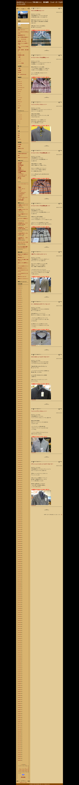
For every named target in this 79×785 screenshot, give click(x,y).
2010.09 (19, 656)
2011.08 (19, 634)
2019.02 (19, 452)
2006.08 (19, 756)
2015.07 (19, 539)
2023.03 (19, 352)
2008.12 (19, 699)
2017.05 (19, 494)
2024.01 (19, 332)
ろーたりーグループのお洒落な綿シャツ (40, 152)
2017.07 (19, 490)
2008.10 (19, 703)
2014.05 (19, 567)
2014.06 (19, 565)
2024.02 (19, 330)
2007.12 (19, 723)
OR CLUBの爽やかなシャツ (37, 10)
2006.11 (19, 750)
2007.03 (19, 742)
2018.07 (19, 466)
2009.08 (19, 683)
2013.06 (19, 590)
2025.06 (19, 298)
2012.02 (19, 622)
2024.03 (19, 328)
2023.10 (19, 338)
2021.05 (19, 397)
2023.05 (19, 348)
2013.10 (19, 581)
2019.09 (19, 438)
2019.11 (19, 433)
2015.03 (19, 547)
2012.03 (19, 620)
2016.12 (19, 504)
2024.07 (19, 320)
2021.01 (19, 405)
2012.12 (19, 602)
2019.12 (19, 431)
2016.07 (19, 515)
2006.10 (19, 752)
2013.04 (19, 594)
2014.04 (19, 569)
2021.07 (19, 393)
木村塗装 (19, 168)
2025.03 (19, 304)
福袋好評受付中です (21, 35)
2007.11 (19, 725)
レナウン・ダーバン (21, 188)
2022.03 (19, 377)
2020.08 (19, 415)
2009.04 (19, 691)
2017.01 (19, 502)
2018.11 (19, 458)
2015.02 (19, 549)
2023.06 (19, 346)
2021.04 (19, 399)
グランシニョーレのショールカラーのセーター (42, 464)
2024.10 (19, 314)
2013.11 (19, 579)
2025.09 (19, 292)
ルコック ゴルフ (21, 198)
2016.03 (19, 523)
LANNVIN (20, 196)
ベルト (19, 103)
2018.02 (19, 476)
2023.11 (19, 336)
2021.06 (19, 395)
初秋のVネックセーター (22, 276)
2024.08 (19, 318)
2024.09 (19, 316)
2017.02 (19, 500)
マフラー (19, 139)
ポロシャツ (20, 101)
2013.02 (19, 598)
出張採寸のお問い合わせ (22, 153)
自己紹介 (19, 72)
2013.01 (19, 600)
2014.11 (19, 555)
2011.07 (19, 636)
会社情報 (19, 70)
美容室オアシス (21, 170)
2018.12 (19, 456)
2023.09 (19, 340)
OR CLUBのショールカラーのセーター (40, 356)
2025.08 (19, 294)
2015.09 (19, 535)
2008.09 (19, 705)
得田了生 (19, 177)
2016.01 (19, 527)
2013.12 (19, 577)
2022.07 (19, 369)
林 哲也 (19, 178)
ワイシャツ (20, 97)
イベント (19, 53)
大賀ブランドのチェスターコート (39, 254)
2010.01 (19, 673)
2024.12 (19, 310)
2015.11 (19, 531)
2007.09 (19, 729)
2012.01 (19, 624)
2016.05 (19, 519)
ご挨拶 (19, 57)
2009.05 (19, 689)
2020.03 (19, 425)
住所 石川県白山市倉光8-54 (23, 37)
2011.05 (19, 640)
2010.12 (19, 650)
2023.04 (19, 350)
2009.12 (19, 675)
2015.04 (19, 545)
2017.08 (19, 488)
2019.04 (19, 448)
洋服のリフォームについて (23, 157)
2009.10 (19, 679)
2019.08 (19, 440)
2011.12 (19, 626)
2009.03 (19, 693)
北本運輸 (19, 172)
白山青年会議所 (21, 199)
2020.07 (19, 417)
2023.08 (19, 342)
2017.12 (19, 480)
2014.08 (19, 561)
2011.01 (19, 648)
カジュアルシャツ (21, 87)
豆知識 (19, 146)
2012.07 (19, 612)
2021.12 (19, 383)
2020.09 (19, 413)
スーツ (19, 79)
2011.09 (19, 632)
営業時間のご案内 (21, 55)
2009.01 (19, 697)
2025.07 (19, 296)
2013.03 (19, 596)
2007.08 (19, 731)
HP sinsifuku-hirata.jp (22, 74)
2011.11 (19, 628)
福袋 (19, 135)
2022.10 (19, 363)
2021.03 (19, 401)
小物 (19, 133)
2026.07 (19, 288)
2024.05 (19, 324)
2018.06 (19, 468)
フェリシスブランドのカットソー (39, 104)
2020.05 (19, 421)
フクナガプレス (21, 173)
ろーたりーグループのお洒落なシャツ (40, 57)
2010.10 (19, 654)
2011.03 (19, 644)
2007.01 (19, 746)
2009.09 (19, 681)
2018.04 (19, 472)
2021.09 (19, 389)
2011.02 (19, 646)
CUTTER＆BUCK (21, 193)
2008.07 (19, 709)
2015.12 (19, 529)
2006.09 (19, 754)
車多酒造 (19, 163)
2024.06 (19, 322)
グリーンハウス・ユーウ (22, 175)
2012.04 (19, 618)
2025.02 (19, 306)
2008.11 (19, 701)
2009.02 (19, 695)
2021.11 (19, 385)
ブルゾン (19, 105)
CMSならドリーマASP (23, 782)
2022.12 (19, 358)
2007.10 (19, 727)
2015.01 (19, 551)
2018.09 (19, 462)
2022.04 (19, 375)
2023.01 (19, 356)
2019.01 (19, 454)
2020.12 (19, 407)
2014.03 (19, 571)
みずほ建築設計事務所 (22, 171)
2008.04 (19, 715)
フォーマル (20, 85)
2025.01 (19, 308)
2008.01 (19, 721)
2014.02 (19, 573)
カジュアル (20, 83)
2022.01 (19, 381)
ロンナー (19, 186)
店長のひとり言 (21, 148)
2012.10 (19, 606)
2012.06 (19, 614)
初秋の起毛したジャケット (23, 268)
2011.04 (19, 642)
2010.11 (19, 652)
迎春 (19, 137)
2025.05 (19, 300)
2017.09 (19, 486)
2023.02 (19, 354)
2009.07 (19, 685)
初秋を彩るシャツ (21, 257)
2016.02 (19, 525)
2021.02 (19, 403)
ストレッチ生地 (21, 63)
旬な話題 (19, 144)
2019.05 (19, 446)
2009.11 (19, 677)
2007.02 (19, 744)
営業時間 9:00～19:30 (22, 41)
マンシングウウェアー (22, 192)
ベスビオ (19, 191)
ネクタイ (19, 99)
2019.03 (19, 450)
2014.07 (19, 563)
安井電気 (19, 167)
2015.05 (19, 543)
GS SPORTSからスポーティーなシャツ (40, 304)
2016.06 (19, 517)
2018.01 (19, 478)
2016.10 (19, 508)
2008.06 (19, 711)
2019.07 (19, 442)
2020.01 (19, 429)
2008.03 (19, 717)
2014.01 (19, 575)
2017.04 (19, 496)
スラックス (20, 89)
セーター (19, 91)
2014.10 (19, 557)
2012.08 (19, 610)
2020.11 (19, 409)
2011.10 (19, 630)
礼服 (19, 107)
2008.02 (19, 719)
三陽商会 (19, 187)
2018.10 (19, 460)
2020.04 (19, 423)
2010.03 (19, 669)
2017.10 (19, 484)
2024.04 (19, 326)
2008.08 (19, 707)
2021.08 (19, 391)
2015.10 (19, 533)
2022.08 (19, 367)
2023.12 (19, 334)
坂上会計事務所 (21, 165)
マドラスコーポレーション (23, 197)
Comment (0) (33, 46)
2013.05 (19, 592)
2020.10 (19, 411)
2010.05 (19, 665)
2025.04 (19, 302)
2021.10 (19, 387)
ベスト (19, 93)
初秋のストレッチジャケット (23, 278)
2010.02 (19, 671)
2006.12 (19, 748)
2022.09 (19, 365)
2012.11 (19, 604)
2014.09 (19, 559)
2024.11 (19, 312)
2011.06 (19, 638)
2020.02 (19, 427)
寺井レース (20, 166)
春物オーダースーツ (21, 29)
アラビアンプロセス (21, 176)
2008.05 (19, 713)
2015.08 (19, 537)
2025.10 (19, 290)
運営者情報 (23, 777)
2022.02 (19, 379)
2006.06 (19, 760)
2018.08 (19, 464)
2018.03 (19, 474)
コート (19, 95)
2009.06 (19, 687)
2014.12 (19, 553)
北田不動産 (20, 162)
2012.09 (19, 608)
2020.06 (19, 419)
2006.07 (19, 758)
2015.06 (19, 541)
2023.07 (19, 344)
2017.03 (19, 498)
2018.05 (19, 470)
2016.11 (19, 506)
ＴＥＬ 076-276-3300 (22, 39)
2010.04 (19, 667)
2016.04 (19, 521)
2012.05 (19, 616)
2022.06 (19, 371)
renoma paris (20, 194)
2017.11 (19, 482)
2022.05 (19, 373)
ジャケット (20, 81)
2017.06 (19, 492)
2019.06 (19, 444)
